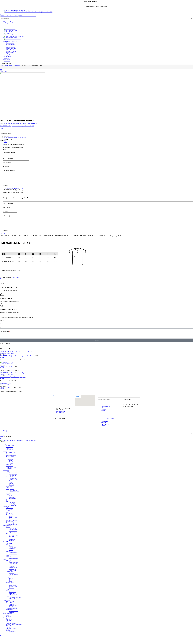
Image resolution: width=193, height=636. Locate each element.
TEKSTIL (6, 58)
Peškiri (7, 589)
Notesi (10, 460)
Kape (7, 577)
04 (0, 357)
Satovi (7, 453)
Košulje (11, 583)
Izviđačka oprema (13, 535)
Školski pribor (9, 466)
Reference (104, 407)
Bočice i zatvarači (13, 490)
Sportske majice (13, 567)
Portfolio (11, 462)
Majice (10, 65)
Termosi (8, 499)
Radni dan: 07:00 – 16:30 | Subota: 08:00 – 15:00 (40, 12)
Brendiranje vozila (10, 45)
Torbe (7, 555)
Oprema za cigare (13, 475)
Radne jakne (12, 604)
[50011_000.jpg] (4, 71)
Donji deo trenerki (13, 574)
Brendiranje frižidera (11, 48)
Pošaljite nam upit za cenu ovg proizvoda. (15, 188)
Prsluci (7, 590)
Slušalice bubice (13, 517)
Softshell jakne (12, 598)
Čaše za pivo (9, 620)
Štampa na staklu (10, 43)
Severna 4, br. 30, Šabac (22, 10)
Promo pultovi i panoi (11, 467)
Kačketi (11, 578)
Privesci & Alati (17, 39)
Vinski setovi (9, 493)
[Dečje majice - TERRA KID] (96, 383)
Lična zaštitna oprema (14, 491)
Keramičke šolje (13, 505)
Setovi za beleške (10, 456)
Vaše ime (2, 320)
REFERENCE (7, 59)
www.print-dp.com (60, 412)
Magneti (11, 483)
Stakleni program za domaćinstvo (14, 624)
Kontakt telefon (3, 327)
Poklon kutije (9, 464)
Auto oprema (12, 536)
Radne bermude (13, 607)
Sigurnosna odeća (10, 601)
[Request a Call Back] (4, 431)
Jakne (7, 596)
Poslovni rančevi (13, 554)
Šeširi (10, 581)
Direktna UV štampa (11, 51)
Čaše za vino (9, 619)
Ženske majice (12, 570)
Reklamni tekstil (10, 49)
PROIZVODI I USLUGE (10, 41)
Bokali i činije (9, 626)
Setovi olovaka (9, 449)
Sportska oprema (10, 52)
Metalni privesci (13, 529)
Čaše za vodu (9, 627)
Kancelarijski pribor (10, 452)
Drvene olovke (9, 448)
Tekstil (10, 33)
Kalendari (8, 616)
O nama (104, 409)
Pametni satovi (9, 521)
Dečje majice (17, 65)
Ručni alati (11, 540)
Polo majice (9, 560)
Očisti (5, 142)
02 (0, 378)
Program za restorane (11, 623)
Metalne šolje (12, 504)
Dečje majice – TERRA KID (7, 387)
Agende (11, 463)
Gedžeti (8, 510)
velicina (2, 140)
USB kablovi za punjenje (12, 520)
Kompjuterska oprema (11, 524)
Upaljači (8, 471)
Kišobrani (8, 556)
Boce (7, 494)
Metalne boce (12, 497)
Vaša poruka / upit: (4, 331)
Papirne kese (12, 548)
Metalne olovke (9, 447)
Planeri (7, 615)
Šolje (7, 501)
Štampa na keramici (10, 44)
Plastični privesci (13, 531)
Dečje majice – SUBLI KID (7, 366)
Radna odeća (9, 602)
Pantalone (11, 588)
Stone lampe (9, 468)
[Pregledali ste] (6, 431)
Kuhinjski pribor (10, 476)
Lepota (7, 487)
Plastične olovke (10, 445)
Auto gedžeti (9, 513)
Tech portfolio (9, 509)
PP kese (11, 546)
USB (7, 512)
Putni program (9, 543)
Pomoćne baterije (10, 523)
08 (3, 357)
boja (2, 137)
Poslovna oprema (10, 582)
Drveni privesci (12, 528)
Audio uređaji (9, 514)
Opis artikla (3, 233)
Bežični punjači (9, 508)
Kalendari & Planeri (8, 613)
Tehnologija (14, 37)
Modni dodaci (12, 585)
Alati (7, 533)
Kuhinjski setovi (13, 478)
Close (1, 436)
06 (1, 357)
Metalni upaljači (13, 474)
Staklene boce (12, 498)
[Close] (0, 279)
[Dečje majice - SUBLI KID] (96, 362)
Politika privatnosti (106, 405)
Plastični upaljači (13, 472)
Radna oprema (15, 34)
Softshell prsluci (13, 594)
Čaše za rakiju (9, 621)
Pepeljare (11, 482)
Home (1, 65)
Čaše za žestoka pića (11, 631)
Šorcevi (11, 575)
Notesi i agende (9, 459)
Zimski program (13, 579)
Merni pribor (12, 539)
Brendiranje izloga (10, 47)
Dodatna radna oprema (11, 608)
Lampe (10, 537)
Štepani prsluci (12, 592)
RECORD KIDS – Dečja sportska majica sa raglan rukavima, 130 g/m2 (17, 356)
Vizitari (7, 457)
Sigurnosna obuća (13, 611)
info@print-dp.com (60, 411)
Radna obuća (12, 612)
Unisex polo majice (13, 563)
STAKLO (6, 55)
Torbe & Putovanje (19, 36)
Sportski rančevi (13, 552)
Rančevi (8, 551)
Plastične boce (12, 495)
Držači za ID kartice (11, 455)
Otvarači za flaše (13, 479)
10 (3, 367)
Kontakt (104, 410)
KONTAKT (7, 61)
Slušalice (11, 518)
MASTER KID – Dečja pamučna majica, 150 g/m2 (12, 377)
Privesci (8, 527)
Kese (7, 544)
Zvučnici (11, 516)
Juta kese (11, 550)
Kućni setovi (14, 30)
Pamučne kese (12, 547)
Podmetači (11, 485)
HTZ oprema (9, 54)
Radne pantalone (13, 605)
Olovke (11, 32)
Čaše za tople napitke (11, 628)
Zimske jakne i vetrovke (15, 597)
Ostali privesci (12, 532)
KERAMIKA (7, 56)
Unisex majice (12, 569)
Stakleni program (7, 617)
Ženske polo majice (13, 562)
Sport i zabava (9, 486)
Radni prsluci (12, 593)
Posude (11, 480)
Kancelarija (13, 29)
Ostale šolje (12, 502)
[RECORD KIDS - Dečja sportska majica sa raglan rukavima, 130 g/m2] (0, 123)
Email (1, 324)
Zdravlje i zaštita (10, 489)
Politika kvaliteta (106, 406)
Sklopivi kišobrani (13, 558)
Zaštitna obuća (9, 609)
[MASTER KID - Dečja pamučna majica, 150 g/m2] (96, 373)
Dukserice (11, 573)
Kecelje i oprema (13, 586)
